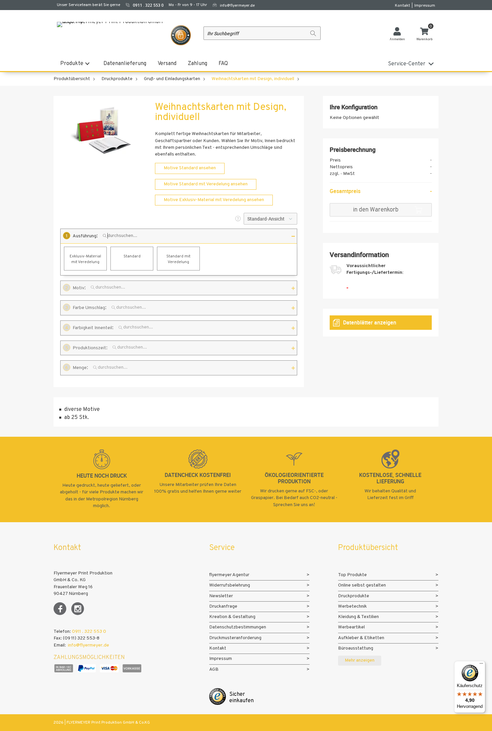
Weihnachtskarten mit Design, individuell (253, 79)
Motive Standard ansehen (190, 168)
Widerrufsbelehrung (229, 585)
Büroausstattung (355, 648)
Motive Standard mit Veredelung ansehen (206, 184)
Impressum (424, 5)
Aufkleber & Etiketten (361, 638)
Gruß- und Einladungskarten (172, 79)
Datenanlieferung (124, 63)
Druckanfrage (223, 606)
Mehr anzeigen (360, 660)
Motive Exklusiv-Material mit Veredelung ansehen (214, 200)
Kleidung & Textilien (358, 617)
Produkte (71, 63)
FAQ (223, 63)
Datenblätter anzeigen (369, 322)
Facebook (60, 608)
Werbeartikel (351, 627)
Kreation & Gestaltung (232, 617)
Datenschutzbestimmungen (237, 627)
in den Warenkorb (376, 210)
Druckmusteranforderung (235, 638)
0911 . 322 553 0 (89, 631)
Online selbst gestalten (362, 585)
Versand (167, 63)
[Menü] (481, 665)
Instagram (77, 608)
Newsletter (221, 596)
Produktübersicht (72, 79)
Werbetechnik (352, 606)
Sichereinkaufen (241, 697)
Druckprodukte (117, 79)
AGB (214, 669)
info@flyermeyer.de (237, 5)
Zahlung (197, 63)
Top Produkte (352, 575)
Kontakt (402, 5)
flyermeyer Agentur (229, 575)
